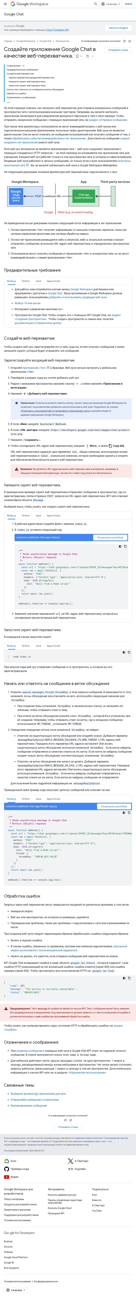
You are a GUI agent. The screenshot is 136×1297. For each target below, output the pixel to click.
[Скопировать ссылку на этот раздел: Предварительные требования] (65, 271)
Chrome (8, 1246)
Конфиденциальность (46, 1281)
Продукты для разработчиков (20, 1204)
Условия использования (17, 1220)
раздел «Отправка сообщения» (108, 119)
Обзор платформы (14, 1199)
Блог (94, 1195)
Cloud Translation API (57, 30)
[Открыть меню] (5, 4)
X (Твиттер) (98, 1205)
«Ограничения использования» (87, 1072)
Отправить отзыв (118, 49)
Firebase (8, 1252)
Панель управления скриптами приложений (65, 1201)
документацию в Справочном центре (38, 323)
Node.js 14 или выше (27, 303)
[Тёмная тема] (120, 546)
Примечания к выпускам (17, 1209)
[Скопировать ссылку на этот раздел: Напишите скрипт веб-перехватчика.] (64, 485)
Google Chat (14, 14)
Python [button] (26, 280)
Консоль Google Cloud (59, 1208)
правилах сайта (92, 1141)
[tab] (11, 281)
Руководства (62, 41)
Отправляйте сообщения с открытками (35, 1099)
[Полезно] (124, 41)
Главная (8, 41)
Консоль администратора (62, 1195)
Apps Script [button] (53, 280)
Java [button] (38, 280)
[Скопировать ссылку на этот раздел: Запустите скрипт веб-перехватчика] (64, 630)
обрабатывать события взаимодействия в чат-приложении (49, 138)
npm (60, 309)
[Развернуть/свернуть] (23, 66)
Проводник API (56, 1213)
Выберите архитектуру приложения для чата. (38, 1093)
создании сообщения (29, 1050)
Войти (128, 4)
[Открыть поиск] (96, 4)
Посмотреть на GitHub (110, 537)
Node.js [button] (11, 280)
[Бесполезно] (129, 41)
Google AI (9, 1262)
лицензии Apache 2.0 (41, 1141)
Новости (96, 1200)
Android (8, 1241)
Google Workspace (25, 41)
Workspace (39, 4)
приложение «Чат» (34, 367)
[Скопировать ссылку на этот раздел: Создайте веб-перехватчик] (58, 339)
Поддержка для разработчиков (21, 1215)
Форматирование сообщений (29, 1105)
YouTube (97, 1210)
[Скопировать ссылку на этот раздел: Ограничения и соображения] (61, 1043)
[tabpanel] (68, 306)
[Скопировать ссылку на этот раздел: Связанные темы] (37, 1086)
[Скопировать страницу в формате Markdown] (88, 56)
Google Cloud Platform (16, 1257)
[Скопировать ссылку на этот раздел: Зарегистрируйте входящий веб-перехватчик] (77, 361)
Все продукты (11, 1268)
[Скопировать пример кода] (125, 546)
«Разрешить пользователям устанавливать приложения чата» (55, 411)
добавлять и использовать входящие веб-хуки (77, 297)
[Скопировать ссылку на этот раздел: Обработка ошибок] (43, 896)
